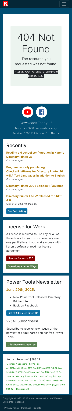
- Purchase (25, 408)
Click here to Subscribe (21, 344)
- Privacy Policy (11, 408)
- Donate (36, 408)
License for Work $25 (20, 258)
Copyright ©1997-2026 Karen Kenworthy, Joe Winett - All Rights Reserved (32, 400)
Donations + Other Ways (22, 266)
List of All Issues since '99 (23, 313)
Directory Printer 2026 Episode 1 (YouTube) (35, 185)
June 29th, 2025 (20, 290)
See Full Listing (17, 211)
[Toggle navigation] (64, 4)
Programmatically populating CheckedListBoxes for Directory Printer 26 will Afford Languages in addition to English (35, 171)
